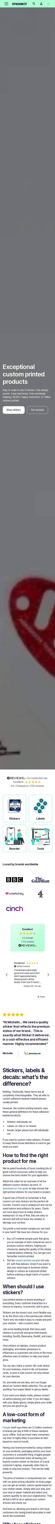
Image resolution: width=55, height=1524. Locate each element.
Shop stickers (14, 409)
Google (6, 1427)
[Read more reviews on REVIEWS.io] (27, 946)
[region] (27, 975)
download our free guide (15, 1188)
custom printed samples (28, 1260)
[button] (6, 3)
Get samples (37, 409)
